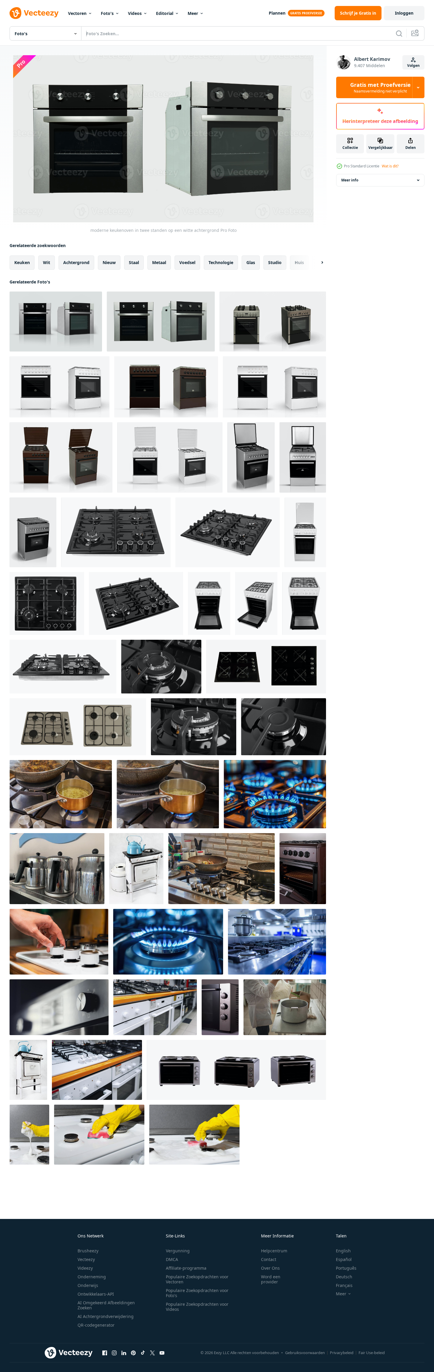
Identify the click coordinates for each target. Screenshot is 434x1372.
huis (299, 262)
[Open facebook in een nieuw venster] (104, 1352)
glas (250, 262)
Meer (193, 13)
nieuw (109, 262)
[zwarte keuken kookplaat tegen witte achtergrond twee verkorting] (266, 666)
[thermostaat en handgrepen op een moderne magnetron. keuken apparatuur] (220, 1007)
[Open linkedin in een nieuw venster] (123, 1352)
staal (134, 262)
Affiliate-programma (186, 1268)
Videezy (85, 1268)
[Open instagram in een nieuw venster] (114, 1352)
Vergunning (178, 1251)
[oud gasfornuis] (136, 868)
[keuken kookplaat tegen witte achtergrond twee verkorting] (78, 726)
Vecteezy (86, 1259)
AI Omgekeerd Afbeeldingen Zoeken (106, 1305)
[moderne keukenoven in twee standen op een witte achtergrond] (161, 322)
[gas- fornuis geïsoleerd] (116, 532)
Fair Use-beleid (372, 1352)
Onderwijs (88, 1285)
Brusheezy (88, 1251)
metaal (159, 262)
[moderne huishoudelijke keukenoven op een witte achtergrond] (251, 457)
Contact (268, 1259)
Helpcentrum (274, 1251)
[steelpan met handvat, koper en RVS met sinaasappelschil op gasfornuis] (61, 794)
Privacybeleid (341, 1352)
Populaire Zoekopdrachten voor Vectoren (197, 1279)
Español (344, 1259)
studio (275, 262)
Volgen (413, 65)
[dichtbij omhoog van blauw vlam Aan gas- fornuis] (275, 794)
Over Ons (270, 1268)
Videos (135, 13)
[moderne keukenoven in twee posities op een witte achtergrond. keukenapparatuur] (56, 322)
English (343, 1251)
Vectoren (77, 13)
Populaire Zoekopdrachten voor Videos (197, 1306)
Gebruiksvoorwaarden (305, 1352)
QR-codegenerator (96, 1325)
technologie (220, 262)
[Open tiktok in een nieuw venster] (142, 1352)
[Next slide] (317, 262)
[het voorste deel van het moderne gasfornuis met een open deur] (302, 868)
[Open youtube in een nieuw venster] (162, 1352)
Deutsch (344, 1276)
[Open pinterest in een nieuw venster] (133, 1352)
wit (46, 262)
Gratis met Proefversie (380, 87)
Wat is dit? (390, 166)
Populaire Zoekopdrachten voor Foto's (197, 1293)
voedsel (187, 262)
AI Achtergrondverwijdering (106, 1316)
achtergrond (76, 262)
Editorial (164, 13)
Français (344, 1285)
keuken (22, 262)
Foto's (107, 13)
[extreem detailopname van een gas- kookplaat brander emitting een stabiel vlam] (168, 942)
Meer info (349, 180)
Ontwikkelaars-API (96, 1294)
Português (346, 1268)
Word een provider (270, 1279)
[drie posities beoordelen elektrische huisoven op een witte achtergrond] (236, 1070)
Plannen (277, 13)
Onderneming (92, 1276)
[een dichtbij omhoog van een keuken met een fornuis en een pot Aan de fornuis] (277, 942)
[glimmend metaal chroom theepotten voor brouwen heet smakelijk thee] (57, 868)
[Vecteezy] (34, 13)
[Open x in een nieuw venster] (152, 1352)
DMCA (172, 1259)
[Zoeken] (399, 33)
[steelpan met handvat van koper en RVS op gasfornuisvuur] (168, 794)
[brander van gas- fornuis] (193, 726)
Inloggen (404, 13)
